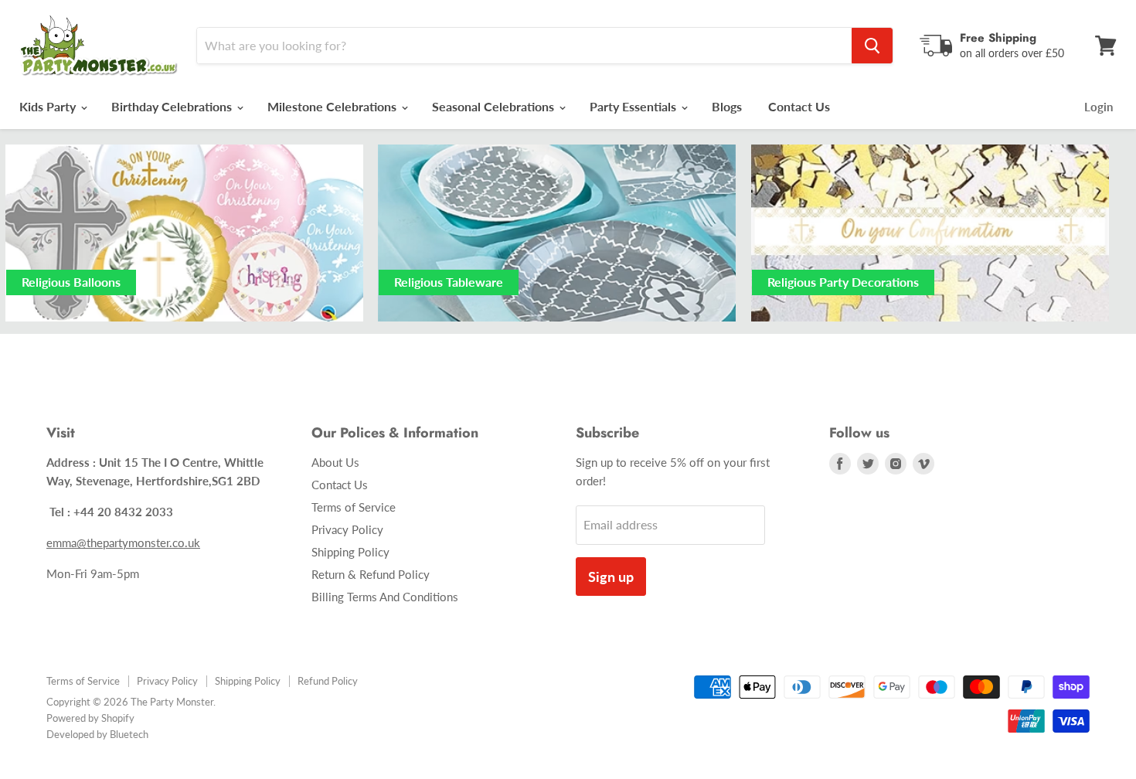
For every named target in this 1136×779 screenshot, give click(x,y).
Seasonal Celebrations (494, 106)
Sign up (611, 576)
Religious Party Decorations (843, 281)
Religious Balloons (71, 281)
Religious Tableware (448, 281)
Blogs (727, 106)
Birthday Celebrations (173, 106)
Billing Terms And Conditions (384, 597)
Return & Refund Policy (370, 574)
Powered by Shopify (90, 718)
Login (1098, 107)
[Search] (872, 45)
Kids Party (49, 106)
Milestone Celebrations (333, 106)
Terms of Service (353, 507)
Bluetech (129, 734)
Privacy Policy (347, 529)
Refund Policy (328, 681)
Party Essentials (634, 106)
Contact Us (799, 106)
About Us (335, 462)
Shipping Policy (350, 552)
